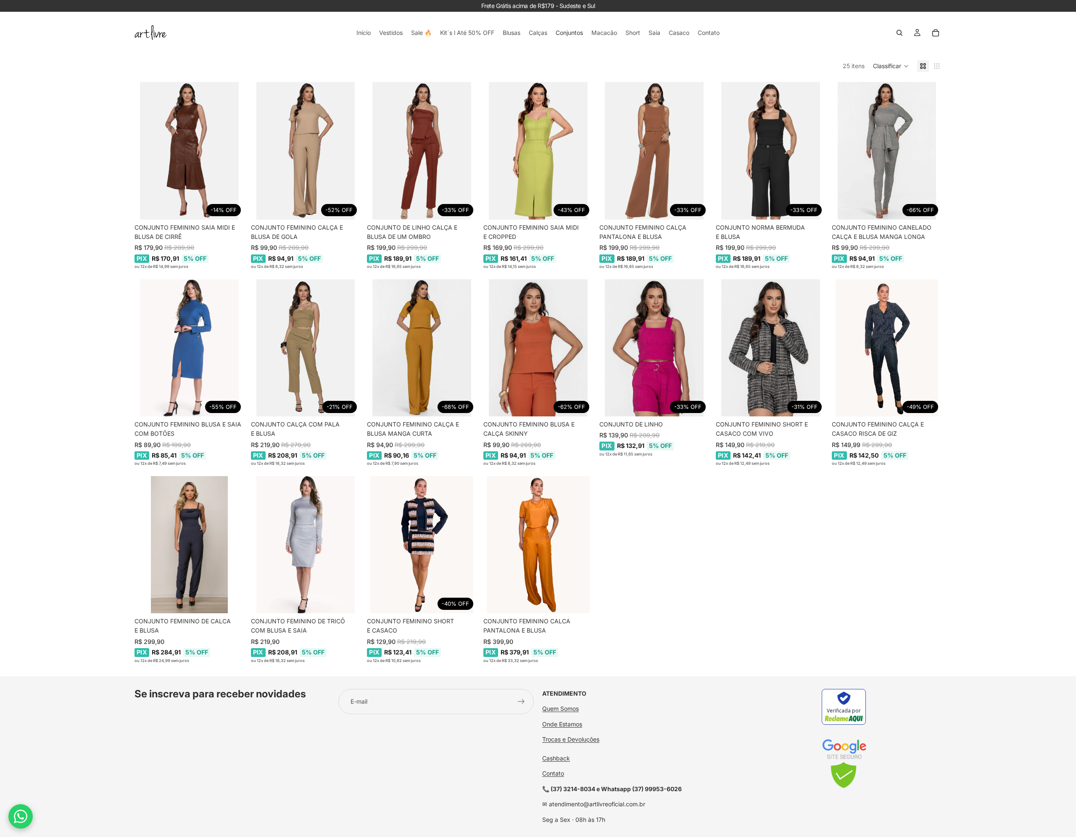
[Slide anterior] (147, 151)
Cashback (556, 758)
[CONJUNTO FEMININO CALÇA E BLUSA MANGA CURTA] (422, 347)
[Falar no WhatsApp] (20, 816)
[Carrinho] (935, 33)
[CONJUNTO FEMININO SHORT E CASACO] (422, 544)
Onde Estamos (562, 724)
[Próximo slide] (231, 151)
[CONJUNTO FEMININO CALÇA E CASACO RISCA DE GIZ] (887, 347)
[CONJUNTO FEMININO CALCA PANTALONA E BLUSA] (538, 544)
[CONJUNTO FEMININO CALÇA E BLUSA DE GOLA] (306, 150)
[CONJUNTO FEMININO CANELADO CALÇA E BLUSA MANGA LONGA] (887, 150)
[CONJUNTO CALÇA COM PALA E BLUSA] (306, 347)
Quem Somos (560, 708)
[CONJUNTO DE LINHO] (654, 347)
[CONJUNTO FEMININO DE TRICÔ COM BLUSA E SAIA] (306, 544)
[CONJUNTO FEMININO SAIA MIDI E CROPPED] (538, 150)
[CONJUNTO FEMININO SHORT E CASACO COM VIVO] (770, 347)
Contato (553, 773)
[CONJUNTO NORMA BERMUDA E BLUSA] (770, 150)
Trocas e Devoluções (570, 739)
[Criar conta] (521, 701)
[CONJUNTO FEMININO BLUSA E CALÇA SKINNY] (538, 347)
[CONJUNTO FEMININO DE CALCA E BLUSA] (189, 544)
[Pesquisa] (899, 33)
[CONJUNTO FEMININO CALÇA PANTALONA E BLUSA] (654, 150)
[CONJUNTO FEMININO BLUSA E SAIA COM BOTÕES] (189, 347)
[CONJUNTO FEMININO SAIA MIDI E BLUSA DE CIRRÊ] (189, 150)
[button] (891, 66)
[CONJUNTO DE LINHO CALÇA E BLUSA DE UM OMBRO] (422, 150)
